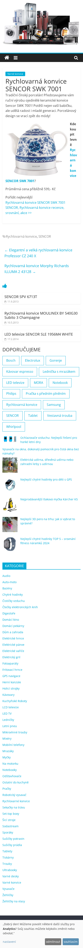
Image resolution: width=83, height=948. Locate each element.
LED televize (15, 382)
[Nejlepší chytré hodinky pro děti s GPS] (10, 486)
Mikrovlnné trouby (14, 732)
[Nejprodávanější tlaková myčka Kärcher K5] (10, 506)
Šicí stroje (9, 820)
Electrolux (32, 360)
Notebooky (9, 770)
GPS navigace (11, 676)
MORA (38, 382)
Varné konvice (15, 74)
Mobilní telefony (13, 745)
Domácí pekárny (13, 626)
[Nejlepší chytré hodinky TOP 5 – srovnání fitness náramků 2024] (10, 546)
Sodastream (10, 826)
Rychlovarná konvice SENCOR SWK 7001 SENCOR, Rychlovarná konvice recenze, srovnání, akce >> (35, 207)
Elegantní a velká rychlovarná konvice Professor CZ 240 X (38, 253)
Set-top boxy (10, 814)
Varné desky (10, 876)
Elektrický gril (11, 657)
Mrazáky (8, 751)
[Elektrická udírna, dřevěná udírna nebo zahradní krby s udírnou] (10, 467)
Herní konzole (11, 682)
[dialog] (41, 934)
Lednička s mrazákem (59, 371)
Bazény (7, 588)
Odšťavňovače (11, 776)
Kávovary (8, 695)
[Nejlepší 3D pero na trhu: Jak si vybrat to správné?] (10, 526)
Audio (6, 576)
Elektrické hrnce (13, 638)
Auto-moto (9, 582)
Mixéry (6, 738)
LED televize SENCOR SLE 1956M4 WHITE (38, 334)
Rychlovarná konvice (21, 236)
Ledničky (8, 720)
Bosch (11, 360)
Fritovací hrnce (12, 670)
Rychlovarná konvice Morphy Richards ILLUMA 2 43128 (36, 268)
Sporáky (7, 832)
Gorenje (56, 360)
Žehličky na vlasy (13, 901)
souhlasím (71, 942)
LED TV (6, 713)
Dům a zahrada (12, 632)
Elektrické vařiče (13, 651)
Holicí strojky (11, 688)
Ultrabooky (9, 870)
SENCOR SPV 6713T (20, 296)
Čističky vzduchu (13, 601)
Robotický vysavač (14, 795)
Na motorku (10, 763)
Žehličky (7, 895)
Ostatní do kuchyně (15, 782)
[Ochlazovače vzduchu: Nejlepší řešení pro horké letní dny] (10, 441)
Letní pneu (9, 726)
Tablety (7, 851)
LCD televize (10, 707)
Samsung (54, 404)
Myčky (6, 757)
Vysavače (8, 889)
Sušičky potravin (13, 839)
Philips (11, 393)
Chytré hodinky (12, 594)
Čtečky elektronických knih (20, 607)
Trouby (7, 864)
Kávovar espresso (19, 371)
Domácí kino (10, 620)
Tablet (33, 415)
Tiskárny (8, 857)
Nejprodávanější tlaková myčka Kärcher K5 (49, 499)
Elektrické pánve (13, 645)
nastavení (9, 942)
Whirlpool (13, 426)
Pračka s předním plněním (46, 393)
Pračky (6, 789)
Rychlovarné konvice (16, 801)
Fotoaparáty (10, 663)
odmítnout (53, 942)
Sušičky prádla (12, 845)
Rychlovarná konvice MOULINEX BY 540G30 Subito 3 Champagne (41, 315)
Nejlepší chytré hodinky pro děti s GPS (46, 479)
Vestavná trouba (59, 415)
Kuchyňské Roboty (14, 701)
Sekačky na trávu (13, 807)
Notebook (60, 382)
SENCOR (44, 236)
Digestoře (8, 613)
